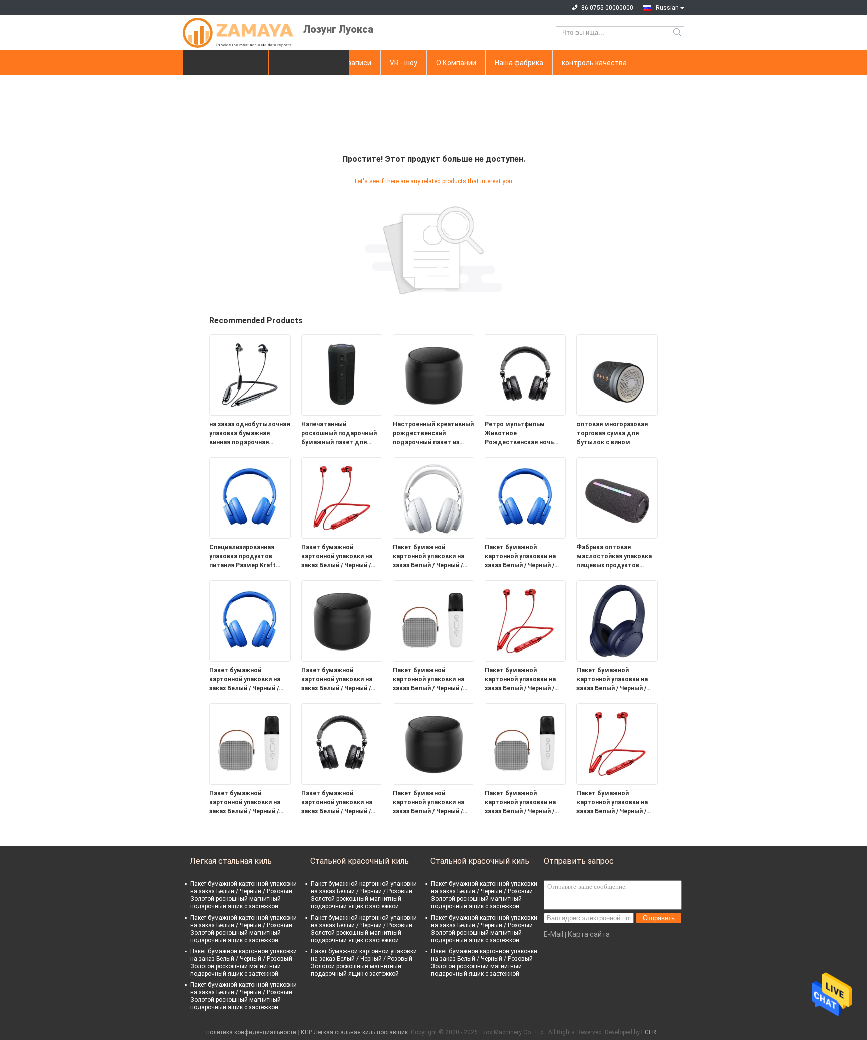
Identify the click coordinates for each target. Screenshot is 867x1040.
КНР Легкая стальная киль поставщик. (356, 1032)
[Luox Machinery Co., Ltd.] (238, 33)
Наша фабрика (519, 63)
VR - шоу (403, 63)
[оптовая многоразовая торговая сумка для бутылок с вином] (617, 374)
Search (678, 32)
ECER (648, 1032)
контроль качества (594, 63)
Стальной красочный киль (359, 861)
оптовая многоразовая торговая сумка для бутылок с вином (612, 433)
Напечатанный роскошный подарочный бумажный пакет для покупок (339, 434)
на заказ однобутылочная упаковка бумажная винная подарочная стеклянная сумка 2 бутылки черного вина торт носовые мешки (249, 434)
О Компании (456, 63)
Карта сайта (589, 934)
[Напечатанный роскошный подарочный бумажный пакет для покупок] (342, 374)
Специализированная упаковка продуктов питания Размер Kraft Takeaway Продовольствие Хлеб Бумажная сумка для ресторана (244, 557)
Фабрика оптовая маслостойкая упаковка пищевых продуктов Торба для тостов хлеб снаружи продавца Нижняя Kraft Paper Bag (614, 557)
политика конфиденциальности (251, 1032)
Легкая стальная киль (231, 861)
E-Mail (553, 934)
